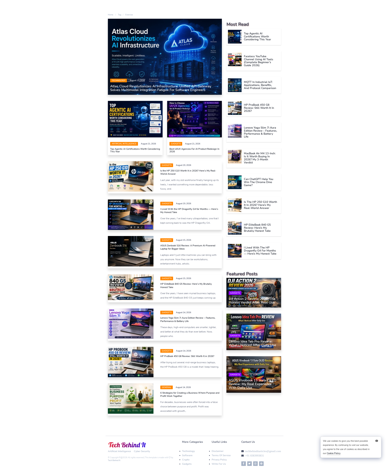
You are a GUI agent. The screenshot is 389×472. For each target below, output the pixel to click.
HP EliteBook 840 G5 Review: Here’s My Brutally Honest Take (257, 228)
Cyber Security (142, 451)
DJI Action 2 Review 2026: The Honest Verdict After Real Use (252, 301)
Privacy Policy (219, 459)
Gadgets (176, 143)
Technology (118, 80)
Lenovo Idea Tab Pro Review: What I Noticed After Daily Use (252, 343)
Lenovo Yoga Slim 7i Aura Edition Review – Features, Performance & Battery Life (187, 319)
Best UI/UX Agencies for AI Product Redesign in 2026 (194, 150)
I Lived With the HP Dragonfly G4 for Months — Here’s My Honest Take (260, 250)
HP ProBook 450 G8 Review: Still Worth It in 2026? (187, 356)
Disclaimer (218, 451)
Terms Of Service (221, 455)
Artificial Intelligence (124, 143)
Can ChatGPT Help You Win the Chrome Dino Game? (258, 182)
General (166, 387)
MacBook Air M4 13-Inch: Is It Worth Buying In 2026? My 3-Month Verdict (259, 158)
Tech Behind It (114, 460)
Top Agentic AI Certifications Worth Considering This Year (135, 150)
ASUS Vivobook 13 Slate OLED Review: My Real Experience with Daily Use (252, 384)
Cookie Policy (334, 453)
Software (187, 455)
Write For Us (219, 464)
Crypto (185, 459)
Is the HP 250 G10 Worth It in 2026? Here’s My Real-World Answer (260, 205)
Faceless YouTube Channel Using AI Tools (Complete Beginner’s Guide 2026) (258, 60)
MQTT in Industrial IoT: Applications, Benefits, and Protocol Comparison (260, 85)
